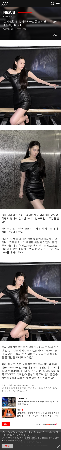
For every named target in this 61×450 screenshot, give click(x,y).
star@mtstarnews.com (24, 385)
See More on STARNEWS (47, 424)
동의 (7, 446)
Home (5, 16)
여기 (4, 440)
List (6, 424)
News (13, 16)
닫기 (58, 446)
